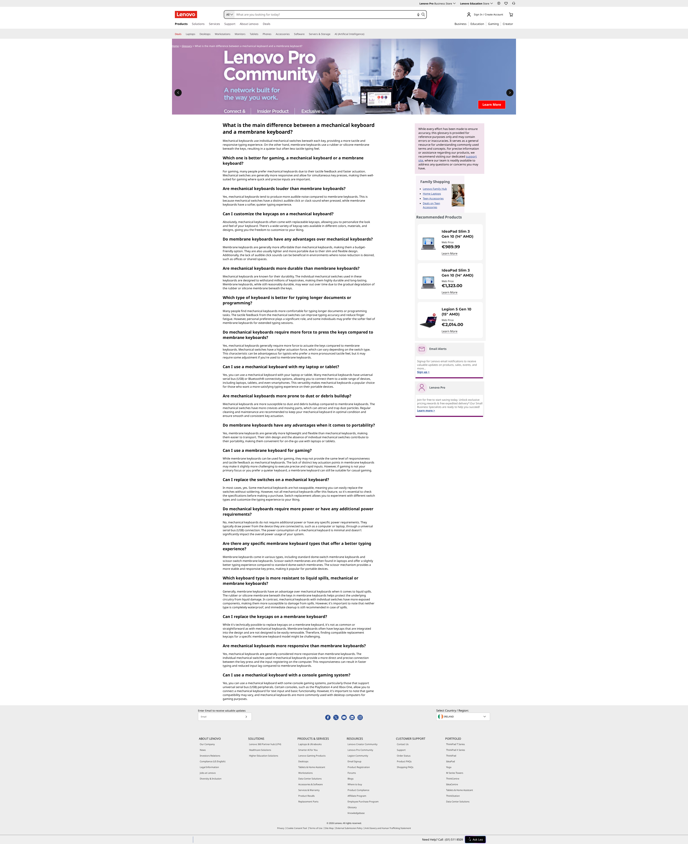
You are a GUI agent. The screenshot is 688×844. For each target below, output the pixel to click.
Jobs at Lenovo (208, 772)
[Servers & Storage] (332, 34)
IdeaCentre (452, 784)
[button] (498, 3)
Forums (352, 772)
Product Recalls (306, 795)
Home (175, 46)
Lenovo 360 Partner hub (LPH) (265, 744)
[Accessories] (291, 34)
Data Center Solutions (310, 778)
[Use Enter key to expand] (505, 14)
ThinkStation (453, 795)
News (203, 750)
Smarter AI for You (308, 750)
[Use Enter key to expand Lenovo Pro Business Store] (454, 3)
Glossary (187, 46)
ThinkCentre (452, 778)
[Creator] (514, 24)
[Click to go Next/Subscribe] (246, 717)
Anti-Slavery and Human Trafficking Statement (388, 828)
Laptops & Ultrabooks (310, 744)
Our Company (207, 744)
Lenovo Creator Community (363, 744)
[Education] (485, 24)
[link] (513, 4)
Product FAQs (404, 761)
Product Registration (359, 767)
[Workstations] (232, 34)
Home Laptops (432, 193)
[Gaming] (500, 24)
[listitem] (450, 242)
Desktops (303, 761)
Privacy (280, 828)
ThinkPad (451, 755)
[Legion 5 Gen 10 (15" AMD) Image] (428, 321)
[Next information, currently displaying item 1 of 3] (509, 92)
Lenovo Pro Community (360, 750)
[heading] (460, 234)
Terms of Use (315, 828)
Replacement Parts (308, 801)
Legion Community (358, 755)
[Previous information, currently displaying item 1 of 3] (178, 92)
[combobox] (229, 14)
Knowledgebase (356, 813)
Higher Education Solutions (263, 755)
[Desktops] (212, 34)
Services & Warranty (309, 790)
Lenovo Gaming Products (312, 755)
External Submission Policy (349, 828)
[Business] (468, 24)
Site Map (329, 828)
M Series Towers (454, 772)
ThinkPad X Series (455, 750)
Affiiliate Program (357, 795)
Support (401, 750)
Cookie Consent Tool (297, 828)
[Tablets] (260, 34)
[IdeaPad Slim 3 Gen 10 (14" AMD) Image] (428, 243)
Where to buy (355, 784)
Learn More (449, 253)
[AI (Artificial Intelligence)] (366, 34)
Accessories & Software (310, 784)
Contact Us (402, 744)
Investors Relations (210, 755)
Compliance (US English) (212, 761)
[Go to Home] (186, 14)
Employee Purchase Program (363, 801)
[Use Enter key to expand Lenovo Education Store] (491, 3)
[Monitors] (247, 34)
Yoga (448, 767)
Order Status (403, 755)
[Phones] (273, 34)
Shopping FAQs (405, 767)
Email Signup (354, 761)
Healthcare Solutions (260, 750)
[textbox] (463, 716)
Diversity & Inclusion (210, 778)
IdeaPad (450, 761)
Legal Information (209, 767)
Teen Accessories (433, 198)
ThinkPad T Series (455, 744)
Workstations (305, 772)
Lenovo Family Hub (435, 189)
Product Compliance (358, 790)
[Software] (306, 34)
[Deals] (183, 34)
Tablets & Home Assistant (311, 767)
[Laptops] (197, 34)
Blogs (350, 778)
